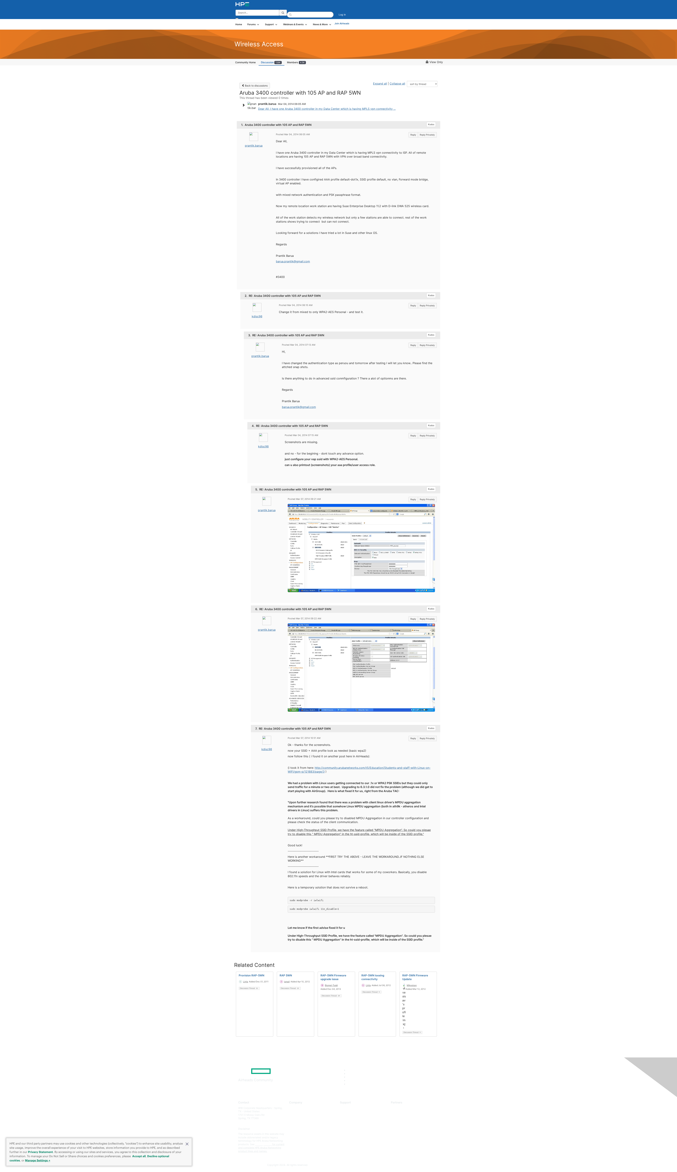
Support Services (350, 1107)
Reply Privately (427, 134)
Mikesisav (412, 985)
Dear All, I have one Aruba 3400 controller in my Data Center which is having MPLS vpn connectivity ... (327, 109)
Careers (293, 1113)
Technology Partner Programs (408, 1123)
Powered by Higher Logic (389, 1165)
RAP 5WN (286, 975)
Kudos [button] (431, 124)
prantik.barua (254, 145)
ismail (287, 981)
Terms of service (298, 1134)
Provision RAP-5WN (251, 975)
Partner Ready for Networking (408, 1118)
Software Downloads (352, 1123)
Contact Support (349, 1113)
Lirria (245, 981)
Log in (342, 14)
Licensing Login (349, 1128)
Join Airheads (341, 23)
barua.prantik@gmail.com (293, 261)
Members (296, 62)
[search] (283, 13)
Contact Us (295, 1118)
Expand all (380, 83)
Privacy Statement (40, 1152)
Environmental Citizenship (304, 1123)
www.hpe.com (263, 1144)
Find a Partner (399, 1107)
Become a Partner (401, 1113)
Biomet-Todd (331, 985)
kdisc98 (257, 316)
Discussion (270, 62)
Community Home (245, 62)
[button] (187, 1144)
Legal (292, 1139)
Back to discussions (256, 85)
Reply (413, 134)
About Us (294, 1107)
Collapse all (397, 83)
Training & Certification (353, 1118)
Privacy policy (297, 1128)
